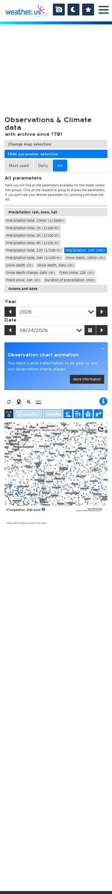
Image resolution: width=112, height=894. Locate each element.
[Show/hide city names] (38, 402)
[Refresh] (8, 402)
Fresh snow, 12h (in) (76, 272)
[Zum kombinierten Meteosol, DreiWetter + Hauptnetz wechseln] (29, 413)
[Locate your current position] (19, 402)
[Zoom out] (28, 402)
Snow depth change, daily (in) (30, 272)
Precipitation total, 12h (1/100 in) (34, 250)
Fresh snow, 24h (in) (23, 280)
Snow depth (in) (19, 265)
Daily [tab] (43, 165)
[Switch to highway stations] (88, 413)
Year (10, 301)
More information (87, 379)
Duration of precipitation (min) (70, 280)
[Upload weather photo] (59, 9)
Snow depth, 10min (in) (85, 257)
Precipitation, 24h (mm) (85, 250)
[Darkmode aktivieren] (73, 9)
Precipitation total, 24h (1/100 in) (34, 257)
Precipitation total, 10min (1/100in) (35, 220)
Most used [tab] (19, 165)
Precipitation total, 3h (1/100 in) (32, 235)
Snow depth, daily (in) (55, 265)
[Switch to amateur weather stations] (67, 413)
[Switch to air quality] (98, 413)
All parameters (23, 178)
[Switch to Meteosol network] (53, 413)
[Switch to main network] (8, 413)
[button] (100, 429)
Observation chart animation (43, 355)
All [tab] (60, 165)
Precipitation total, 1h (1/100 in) (32, 228)
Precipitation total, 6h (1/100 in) (32, 243)
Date (10, 320)
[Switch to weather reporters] (77, 413)
